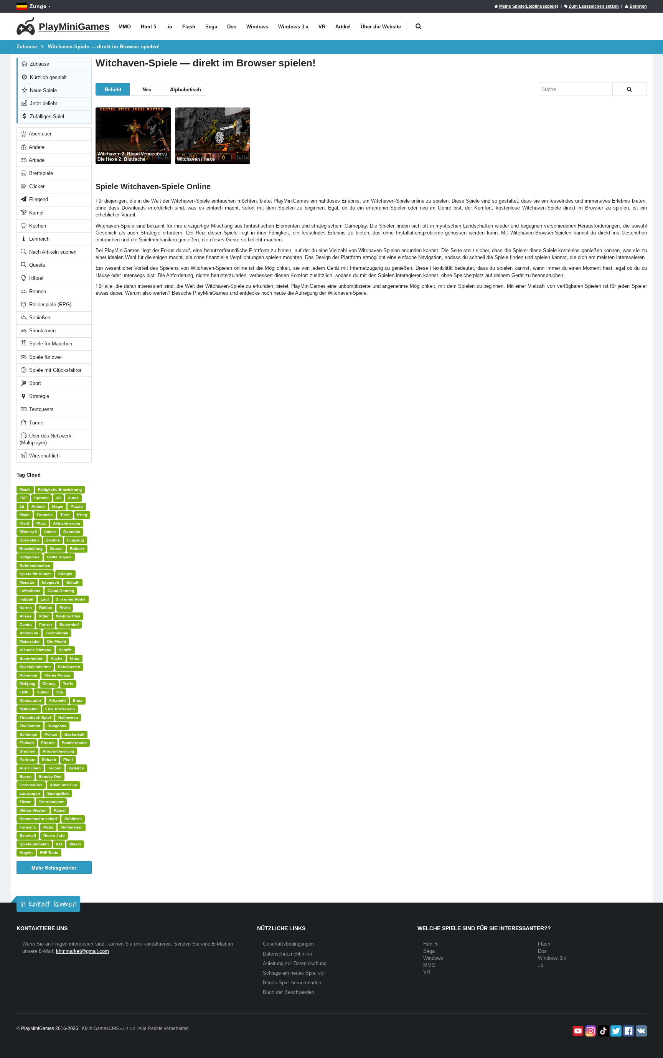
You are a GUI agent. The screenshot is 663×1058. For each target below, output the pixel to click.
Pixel (68, 760)
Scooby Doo (50, 776)
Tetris (68, 684)
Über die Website (381, 27)
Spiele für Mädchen (50, 344)
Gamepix (71, 532)
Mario (64, 608)
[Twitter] (615, 1031)
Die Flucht (56, 641)
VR (321, 27)
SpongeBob (58, 793)
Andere (36, 147)
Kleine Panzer (58, 675)
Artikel (343, 27)
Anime (50, 532)
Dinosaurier (30, 700)
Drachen (27, 751)
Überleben (29, 540)
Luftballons (30, 591)
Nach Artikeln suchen (52, 252)
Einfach (27, 743)
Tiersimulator (51, 802)
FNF (23, 498)
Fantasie (45, 515)
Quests (36, 265)
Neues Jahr (54, 836)
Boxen (25, 776)
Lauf (45, 599)
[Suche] (629, 89)
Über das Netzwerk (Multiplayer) (45, 439)
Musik (25, 489)
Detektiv (76, 768)
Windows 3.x (293, 27)
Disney (49, 684)
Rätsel (35, 278)
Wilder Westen (33, 810)
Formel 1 (28, 827)
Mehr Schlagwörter (53, 867)
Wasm (75, 844)
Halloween (68, 717)
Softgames (30, 557)
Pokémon (28, 675)
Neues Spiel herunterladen (292, 982)
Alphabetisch (185, 89)
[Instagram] (590, 1031)
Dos (231, 27)
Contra (26, 624)
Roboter (77, 548)
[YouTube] (577, 1031)
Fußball (26, 599)
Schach (49, 760)
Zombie (53, 540)
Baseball (28, 836)
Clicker (36, 186)
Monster (27, 582)
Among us (29, 633)
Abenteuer (39, 134)
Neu (147, 89)
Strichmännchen (35, 565)
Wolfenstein (71, 827)
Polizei (51, 734)
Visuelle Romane (35, 650)
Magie (57, 506)
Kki (59, 844)
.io (169, 27)
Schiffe (65, 650)
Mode (25, 515)
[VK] (640, 1031)
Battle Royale (59, 557)
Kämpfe (65, 574)
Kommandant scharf (38, 819)
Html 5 (148, 27)
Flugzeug (75, 540)
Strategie (38, 396)
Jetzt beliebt (42, 103)
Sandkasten (69, 667)
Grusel (56, 548)
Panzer (45, 624)
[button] (419, 26)
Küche (57, 658)
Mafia (48, 827)
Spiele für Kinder (35, 574)
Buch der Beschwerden (288, 992)
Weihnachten (68, 616)
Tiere (65, 515)
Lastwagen (30, 793)
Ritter (44, 616)
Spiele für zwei (45, 357)
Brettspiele (40, 173)
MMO (125, 27)
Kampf (36, 213)
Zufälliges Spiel (46, 116)
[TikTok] (602, 1031)
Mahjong (27, 684)
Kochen (37, 226)
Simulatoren (42, 330)
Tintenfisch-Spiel (35, 717)
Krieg (82, 515)
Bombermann (74, 743)
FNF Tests (49, 852)
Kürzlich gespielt (47, 77)
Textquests (41, 409)
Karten (26, 608)
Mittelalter (29, 709)
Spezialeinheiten (35, 667)
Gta (59, 692)
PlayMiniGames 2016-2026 (49, 1028)
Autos (73, 498)
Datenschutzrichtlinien (287, 954)
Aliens (25, 616)
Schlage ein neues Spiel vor (294, 973)
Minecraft (28, 532)
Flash (188, 27)
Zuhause (38, 64)
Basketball (74, 734)
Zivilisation (30, 726)
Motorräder (30, 641)
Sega (211, 27)
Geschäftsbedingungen (288, 944)
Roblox (45, 608)
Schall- (72, 582)
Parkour (27, 760)
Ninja (74, 658)
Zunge (38, 6)
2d (22, 506)
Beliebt (113, 89)
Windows (257, 27)
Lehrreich (38, 239)
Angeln (26, 852)
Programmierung (58, 751)
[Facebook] (628, 1031)
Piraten (47, 743)
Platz (41, 523)
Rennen (37, 291)
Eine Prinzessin (60, 709)
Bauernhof (69, 624)
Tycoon (54, 768)
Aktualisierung (66, 523)
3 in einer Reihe (71, 599)
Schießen (39, 317)
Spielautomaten (34, 844)
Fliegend (38, 199)
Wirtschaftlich (43, 456)
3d (58, 498)
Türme (35, 423)
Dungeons (57, 726)
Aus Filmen (30, 768)
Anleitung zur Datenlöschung (295, 963)
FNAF (25, 692)
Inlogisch (50, 582)
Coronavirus (31, 785)
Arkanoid (57, 700)
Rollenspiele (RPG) (49, 304)
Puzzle (77, 506)
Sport (34, 383)
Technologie (57, 633)
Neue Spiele (42, 90)
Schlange (28, 734)
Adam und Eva (63, 785)
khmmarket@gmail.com (82, 951)
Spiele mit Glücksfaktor (54, 370)
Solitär (43, 692)
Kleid (24, 523)
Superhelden (31, 658)
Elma (77, 700)
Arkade (36, 160)
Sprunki (41, 498)
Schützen (73, 819)
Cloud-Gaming (61, 591)
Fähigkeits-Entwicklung (60, 489)
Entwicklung (31, 548)
